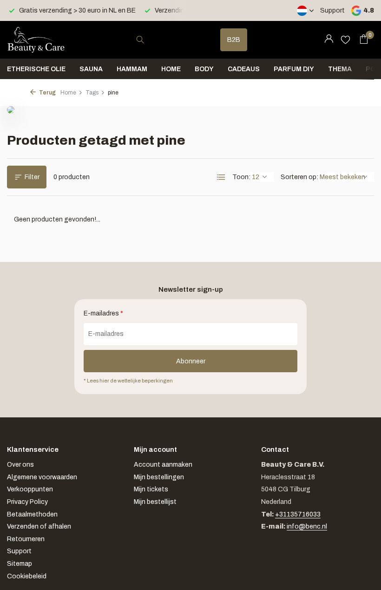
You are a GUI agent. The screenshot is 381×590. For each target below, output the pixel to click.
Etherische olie (36, 69)
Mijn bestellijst (155, 501)
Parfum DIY (294, 69)
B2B (233, 39)
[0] (361, 39)
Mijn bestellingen (159, 477)
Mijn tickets (151, 489)
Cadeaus (244, 69)
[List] (221, 177)
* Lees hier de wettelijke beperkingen (128, 380)
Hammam (132, 69)
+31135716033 (298, 514)
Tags (92, 92)
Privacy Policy (27, 501)
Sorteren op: (299, 177)
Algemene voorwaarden (42, 477)
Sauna (91, 69)
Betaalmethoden (32, 514)
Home (171, 69)
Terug (47, 92)
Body (204, 69)
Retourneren (26, 539)
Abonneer (190, 361)
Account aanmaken (163, 464)
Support (332, 10)
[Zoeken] (140, 39)
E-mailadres (103, 313)
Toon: (241, 177)
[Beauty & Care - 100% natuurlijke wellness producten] (36, 39)
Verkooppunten (30, 489)
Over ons (20, 464)
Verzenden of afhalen (39, 526)
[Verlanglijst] (345, 39)
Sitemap (19, 563)
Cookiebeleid (26, 576)
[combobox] (149, 39)
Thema (340, 69)
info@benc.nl (307, 526)
